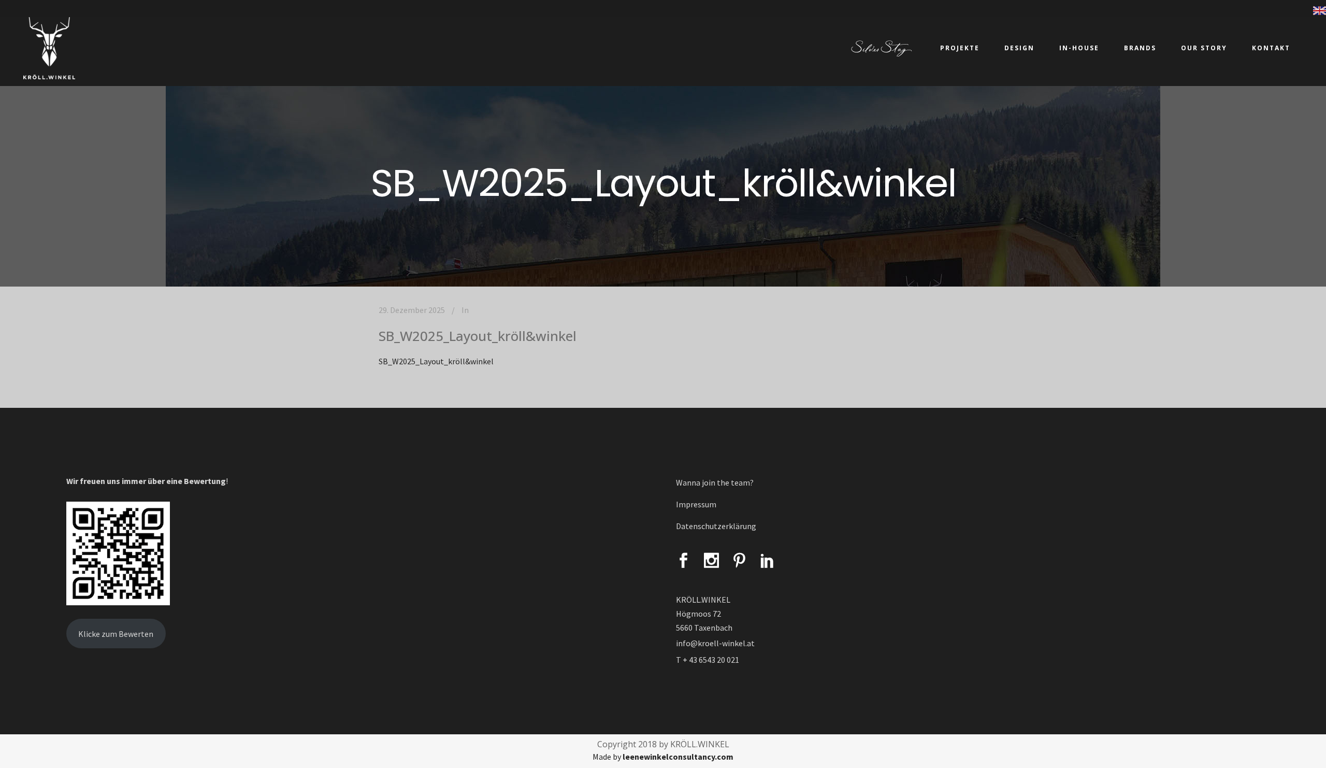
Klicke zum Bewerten (115, 634)
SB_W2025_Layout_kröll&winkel (477, 335)
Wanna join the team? (715, 482)
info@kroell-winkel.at (715, 643)
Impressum (696, 504)
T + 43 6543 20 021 (707, 660)
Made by (663, 756)
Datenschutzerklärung (716, 526)
